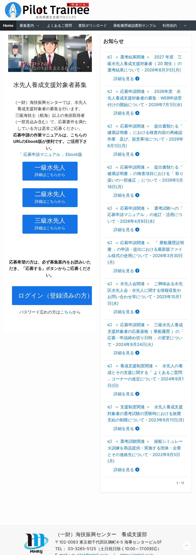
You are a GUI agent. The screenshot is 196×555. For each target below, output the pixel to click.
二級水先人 (50, 197)
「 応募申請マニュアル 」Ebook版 (50, 154)
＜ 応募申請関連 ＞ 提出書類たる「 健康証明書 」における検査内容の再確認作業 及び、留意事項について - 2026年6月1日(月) (145, 140)
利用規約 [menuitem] (170, 25)
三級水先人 (50, 223)
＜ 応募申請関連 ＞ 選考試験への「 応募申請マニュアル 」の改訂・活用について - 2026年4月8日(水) (145, 219)
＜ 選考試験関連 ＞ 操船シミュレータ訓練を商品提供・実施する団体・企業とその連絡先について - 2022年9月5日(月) (145, 455)
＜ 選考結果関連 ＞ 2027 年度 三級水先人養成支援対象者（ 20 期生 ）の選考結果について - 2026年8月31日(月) (144, 67)
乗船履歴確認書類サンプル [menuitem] (134, 25)
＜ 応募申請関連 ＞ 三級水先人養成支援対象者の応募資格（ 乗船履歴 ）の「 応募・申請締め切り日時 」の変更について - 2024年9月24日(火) (145, 338)
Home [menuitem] (8, 25)
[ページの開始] (187, 545)
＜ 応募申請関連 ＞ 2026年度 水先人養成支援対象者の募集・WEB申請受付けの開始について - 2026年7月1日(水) (144, 102)
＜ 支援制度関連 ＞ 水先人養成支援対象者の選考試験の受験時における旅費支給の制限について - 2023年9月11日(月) (145, 417)
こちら (66, 311)
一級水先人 (50, 170)
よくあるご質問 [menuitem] (59, 25)
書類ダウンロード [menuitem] (92, 25)
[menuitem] (185, 25)
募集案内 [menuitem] (27, 25)
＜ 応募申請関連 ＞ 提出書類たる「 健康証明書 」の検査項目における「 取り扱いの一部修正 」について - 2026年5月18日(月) (145, 181)
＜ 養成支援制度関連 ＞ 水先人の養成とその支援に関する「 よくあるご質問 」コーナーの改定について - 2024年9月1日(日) (145, 379)
